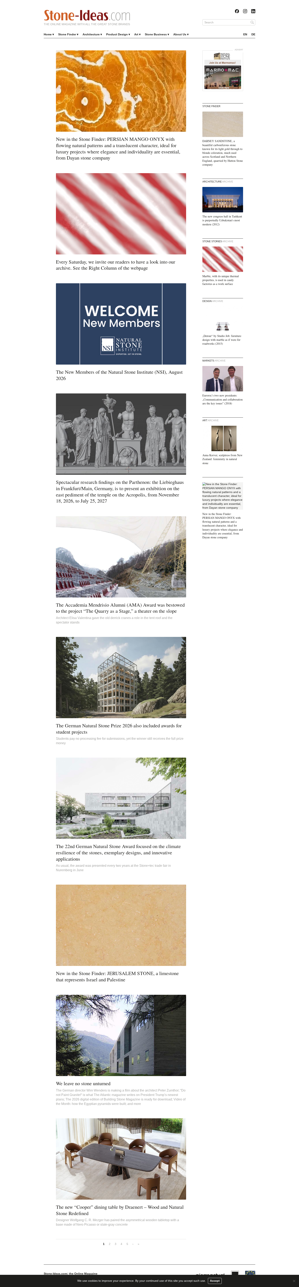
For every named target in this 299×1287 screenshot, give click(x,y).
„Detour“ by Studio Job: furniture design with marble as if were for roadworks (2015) (221, 340)
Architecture (91, 34)
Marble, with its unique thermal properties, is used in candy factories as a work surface (220, 280)
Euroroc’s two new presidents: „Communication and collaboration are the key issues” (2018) (222, 399)
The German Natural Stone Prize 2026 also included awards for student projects (119, 728)
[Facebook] (237, 11)
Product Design (117, 34)
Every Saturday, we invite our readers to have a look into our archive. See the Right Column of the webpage (115, 264)
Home (48, 34)
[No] (294, 1281)
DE (253, 34)
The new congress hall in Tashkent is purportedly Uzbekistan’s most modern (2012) (222, 220)
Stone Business (156, 34)
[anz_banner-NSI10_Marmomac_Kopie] (222, 70)
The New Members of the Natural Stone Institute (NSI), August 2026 (119, 374)
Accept (215, 1280)
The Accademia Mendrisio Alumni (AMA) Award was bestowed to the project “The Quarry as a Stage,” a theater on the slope (120, 607)
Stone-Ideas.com (87, 15)
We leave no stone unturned (83, 1083)
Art (136, 34)
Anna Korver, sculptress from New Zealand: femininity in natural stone (222, 459)
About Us (179, 34)
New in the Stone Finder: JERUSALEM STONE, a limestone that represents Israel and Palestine (117, 976)
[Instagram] (245, 11)
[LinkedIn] (253, 11)
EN (245, 34)
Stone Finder (67, 34)
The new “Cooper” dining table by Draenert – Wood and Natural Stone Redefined (120, 1209)
